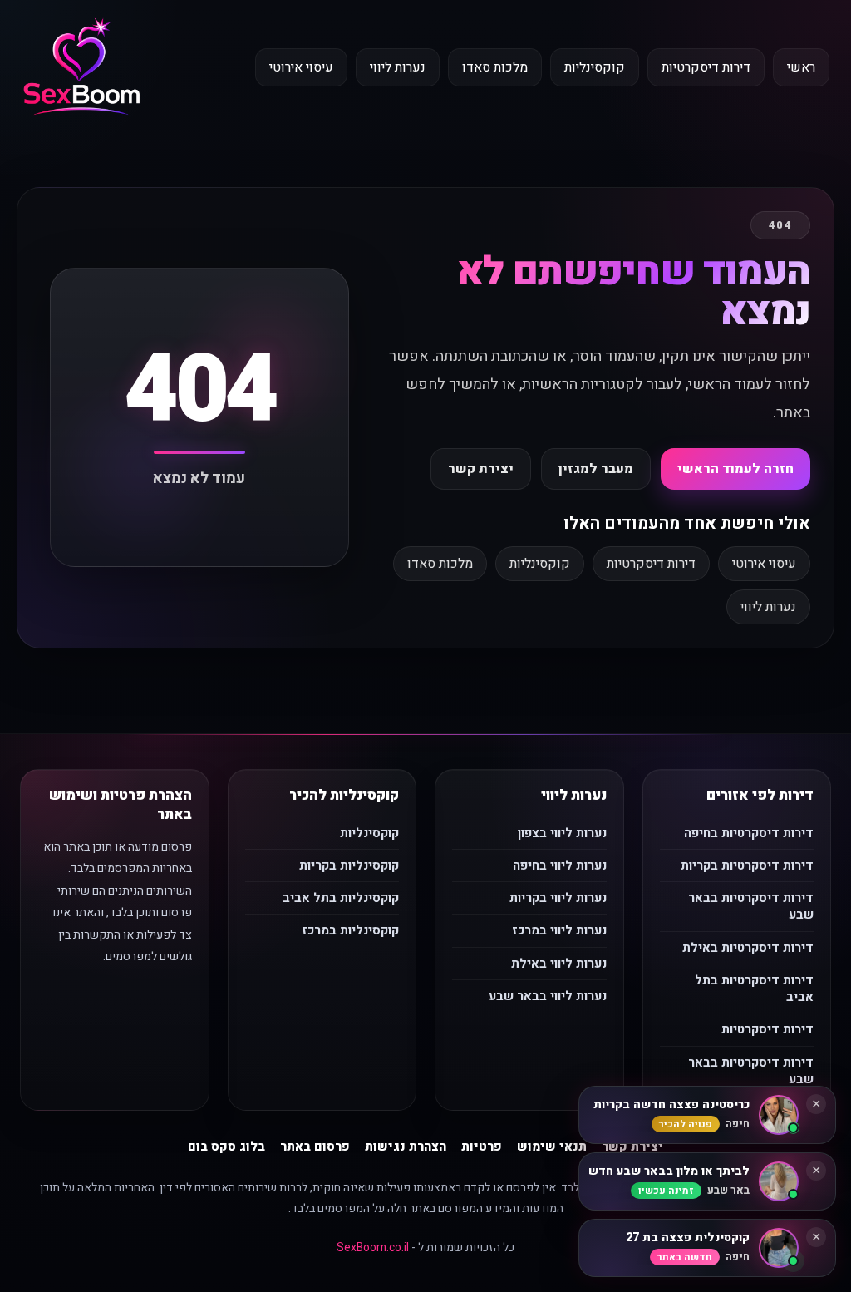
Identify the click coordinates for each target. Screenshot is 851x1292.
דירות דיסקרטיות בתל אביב (754, 988)
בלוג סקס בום (226, 1146)
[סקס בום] (82, 68)
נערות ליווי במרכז (559, 930)
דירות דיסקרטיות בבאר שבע (751, 906)
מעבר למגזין (595, 469)
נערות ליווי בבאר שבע (548, 996)
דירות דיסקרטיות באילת (748, 948)
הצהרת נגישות (405, 1146)
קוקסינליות (594, 67)
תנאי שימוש (552, 1146)
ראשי (801, 67)
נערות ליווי (398, 67)
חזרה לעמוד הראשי (735, 469)
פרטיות (481, 1146)
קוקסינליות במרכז (350, 930)
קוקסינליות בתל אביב (341, 898)
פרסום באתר (315, 1146)
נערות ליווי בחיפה (560, 865)
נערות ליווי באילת (559, 963)
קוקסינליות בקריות (349, 865)
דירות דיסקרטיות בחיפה (749, 833)
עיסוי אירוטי (301, 67)
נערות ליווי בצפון (562, 833)
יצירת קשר (481, 469)
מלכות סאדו (495, 67)
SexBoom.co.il (373, 1247)
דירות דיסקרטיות (706, 67)
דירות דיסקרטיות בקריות (747, 865)
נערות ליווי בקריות (558, 898)
